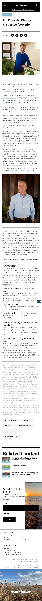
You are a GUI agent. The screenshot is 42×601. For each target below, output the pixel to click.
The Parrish (6, 327)
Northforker (8, 548)
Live (22, 537)
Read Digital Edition (11, 535)
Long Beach (8, 425)
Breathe (7, 539)
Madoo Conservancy (25, 425)
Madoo (32, 315)
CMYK (36, 565)
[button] (39, 301)
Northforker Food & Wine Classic (23, 10)
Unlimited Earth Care (9, 98)
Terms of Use (16, 559)
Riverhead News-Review (12, 552)
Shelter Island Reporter (12, 554)
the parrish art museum (12, 431)
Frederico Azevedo (10, 420)
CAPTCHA (7, 513)
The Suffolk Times (10, 550)
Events (23, 539)
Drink (6, 537)
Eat (22, 535)
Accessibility (34, 559)
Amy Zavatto (7, 28)
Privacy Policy (25, 559)
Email (5, 503)
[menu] (5, 5)
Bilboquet (5, 309)
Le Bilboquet (26, 420)
